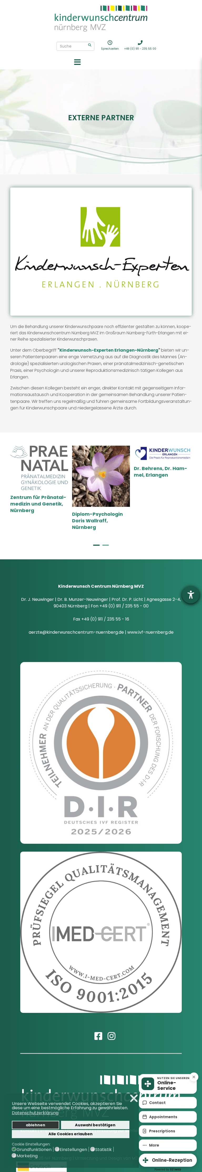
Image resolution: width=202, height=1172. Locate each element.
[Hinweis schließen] (193, 1076)
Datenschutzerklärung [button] (35, 1113)
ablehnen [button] (35, 1125)
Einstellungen (73, 1150)
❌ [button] (134, 1098)
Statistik (103, 1150)
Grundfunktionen (34, 1150)
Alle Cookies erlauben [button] (70, 1134)
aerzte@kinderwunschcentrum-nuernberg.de (76, 632)
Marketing (27, 1156)
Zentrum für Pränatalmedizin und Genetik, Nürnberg (38, 504)
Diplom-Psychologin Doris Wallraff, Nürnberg (97, 520)
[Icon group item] (94, 1031)
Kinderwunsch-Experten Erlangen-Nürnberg (108, 350)
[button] (129, 1108)
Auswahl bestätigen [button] (95, 1125)
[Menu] (77, 62)
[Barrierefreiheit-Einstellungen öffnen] (190, 594)
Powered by (167, 1169)
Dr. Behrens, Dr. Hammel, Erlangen (160, 471)
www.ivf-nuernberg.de (150, 632)
